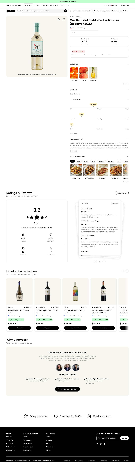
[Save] (64, 19)
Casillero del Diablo (76, 17)
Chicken (101, 161)
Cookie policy (103, 461)
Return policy (91, 461)
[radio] (11, 11)
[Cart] (128, 5)
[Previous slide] (123, 83)
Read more (73, 151)
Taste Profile (75, 99)
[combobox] (84, 32)
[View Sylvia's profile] (75, 367)
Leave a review (47, 227)
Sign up (124, 438)
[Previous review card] (95, 261)
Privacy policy (79, 461)
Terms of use (66, 461)
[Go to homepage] (13, 5)
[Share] (59, 19)
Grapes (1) (73, 90)
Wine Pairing (64, 5)
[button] (36, 11)
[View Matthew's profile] (67, 367)
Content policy (115, 461)
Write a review (122, 193)
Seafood (110, 161)
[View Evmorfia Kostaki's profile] (59, 367)
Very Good (84, 44)
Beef (93, 161)
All (72, 161)
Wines (38, 5)
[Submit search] (65, 10)
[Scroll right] (128, 11)
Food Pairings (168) (77, 156)
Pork (119, 161)
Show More (73, 133)
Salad (126, 161)
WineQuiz (45, 5)
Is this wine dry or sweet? (81, 11)
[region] (97, 11)
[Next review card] (104, 261)
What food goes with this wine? (108, 11)
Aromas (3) (74, 64)
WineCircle (54, 5)
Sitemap (126, 461)
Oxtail (86, 161)
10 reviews (114, 44)
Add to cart (19, 328)
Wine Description (76, 139)
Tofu (78, 161)
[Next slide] (127, 83)
